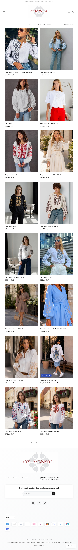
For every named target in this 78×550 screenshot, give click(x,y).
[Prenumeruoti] (53, 493)
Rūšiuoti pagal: (31, 25)
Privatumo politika (23, 542)
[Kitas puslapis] (52, 443)
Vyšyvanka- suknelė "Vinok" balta (50, 175)
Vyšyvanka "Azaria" (46, 277)
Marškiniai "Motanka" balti (48, 380)
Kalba (7, 514)
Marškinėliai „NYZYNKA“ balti (49, 123)
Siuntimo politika (67, 542)
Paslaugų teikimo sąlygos (37, 542)
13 (46, 443)
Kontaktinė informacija (53, 542)
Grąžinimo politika (11, 542)
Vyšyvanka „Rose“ (10, 226)
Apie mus (16, 478)
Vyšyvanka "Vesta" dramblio (49, 226)
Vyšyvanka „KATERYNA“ (47, 72)
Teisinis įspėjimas (39, 545)
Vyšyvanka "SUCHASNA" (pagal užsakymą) (18, 72)
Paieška (7, 478)
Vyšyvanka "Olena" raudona (14, 175)
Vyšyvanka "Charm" (11, 123)
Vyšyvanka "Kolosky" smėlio (14, 380)
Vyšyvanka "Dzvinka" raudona (49, 431)
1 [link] (26, 443)
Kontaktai (25, 478)
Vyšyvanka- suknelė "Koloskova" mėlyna (53, 328)
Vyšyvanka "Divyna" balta (13, 431)
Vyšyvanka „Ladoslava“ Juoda (14, 277)
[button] (4, 11)
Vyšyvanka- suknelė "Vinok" (14, 328)
